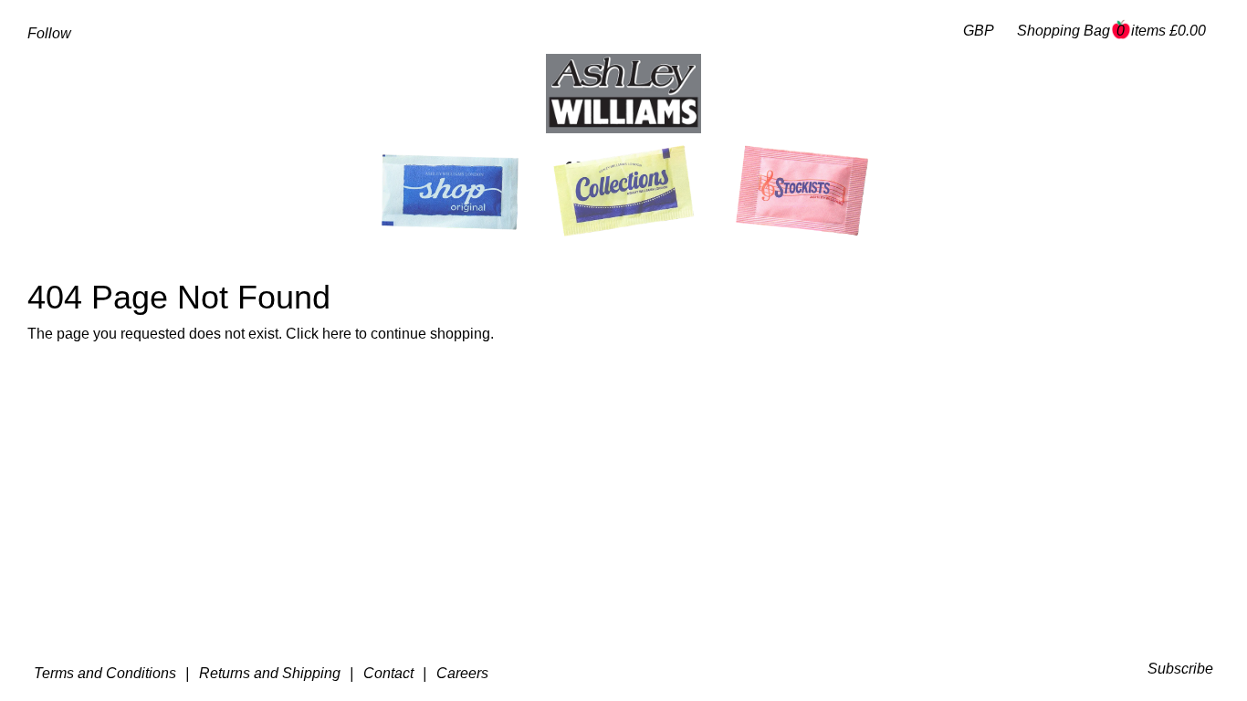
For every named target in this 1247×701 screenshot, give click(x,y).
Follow (49, 33)
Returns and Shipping (270, 673)
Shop (446, 171)
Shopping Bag (1111, 30)
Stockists (808, 170)
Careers (462, 673)
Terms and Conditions (105, 673)
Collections (616, 170)
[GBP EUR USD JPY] (974, 31)
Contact (388, 673)
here (336, 333)
